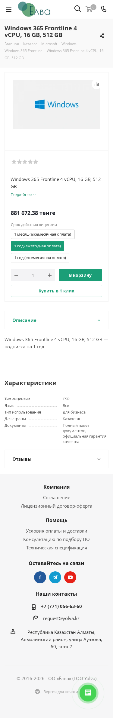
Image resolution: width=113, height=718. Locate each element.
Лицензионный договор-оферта (56, 506)
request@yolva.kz (61, 618)
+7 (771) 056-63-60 (61, 606)
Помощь (56, 520)
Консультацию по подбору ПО (56, 539)
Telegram (55, 577)
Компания (56, 487)
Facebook (40, 577)
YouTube (70, 577)
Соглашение (56, 497)
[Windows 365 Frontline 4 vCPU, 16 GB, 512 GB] (56, 110)
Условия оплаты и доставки (56, 531)
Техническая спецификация (56, 548)
